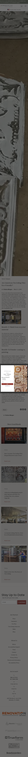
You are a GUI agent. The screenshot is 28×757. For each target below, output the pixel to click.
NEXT (7, 384)
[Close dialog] (26, 366)
